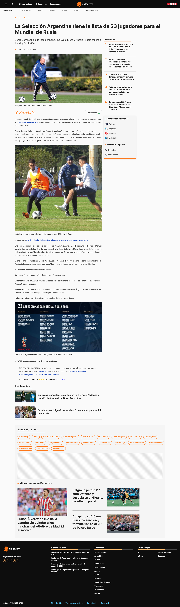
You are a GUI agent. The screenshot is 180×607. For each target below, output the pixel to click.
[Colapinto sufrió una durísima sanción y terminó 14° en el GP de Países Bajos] (123, 523)
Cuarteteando (55, 4)
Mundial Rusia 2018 (50, 437)
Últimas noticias (25, 4)
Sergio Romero (58, 448)
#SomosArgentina (26, 374)
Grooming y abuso (25, 10)
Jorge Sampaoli (55, 443)
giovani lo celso (72, 443)
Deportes (27, 18)
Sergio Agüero (150, 437)
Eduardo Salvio (24, 443)
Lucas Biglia (39, 443)
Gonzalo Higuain (119, 437)
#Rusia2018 (44, 371)
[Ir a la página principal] (85, 4)
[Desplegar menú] (4, 4)
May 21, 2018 (60, 379)
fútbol (36, 437)
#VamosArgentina (78, 371)
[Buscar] (12, 4)
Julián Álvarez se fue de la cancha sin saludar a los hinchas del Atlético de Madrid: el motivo (120, 91)
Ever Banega (24, 437)
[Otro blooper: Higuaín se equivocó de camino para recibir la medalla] (25, 412)
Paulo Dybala (135, 437)
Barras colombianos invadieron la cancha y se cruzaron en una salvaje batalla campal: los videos (120, 63)
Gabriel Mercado (25, 448)
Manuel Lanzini (88, 443)
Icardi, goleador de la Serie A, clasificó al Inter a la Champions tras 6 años (57, 240)
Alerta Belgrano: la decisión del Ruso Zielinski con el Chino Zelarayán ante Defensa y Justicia (121, 48)
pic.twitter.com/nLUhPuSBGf (47, 374)
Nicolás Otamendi (155, 443)
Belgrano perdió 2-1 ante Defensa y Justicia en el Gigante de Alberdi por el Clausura (120, 106)
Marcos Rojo (120, 443)
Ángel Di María (104, 443)
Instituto (76, 10)
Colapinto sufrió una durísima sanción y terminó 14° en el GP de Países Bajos (121, 76)
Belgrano (52, 10)
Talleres (64, 10)
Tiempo (40, 10)
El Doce (17, 18)
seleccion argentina (70, 437)
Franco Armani (42, 448)
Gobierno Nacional (92, 10)
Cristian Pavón (87, 437)
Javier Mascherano (137, 443)
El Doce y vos (41, 4)
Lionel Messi (103, 437)
